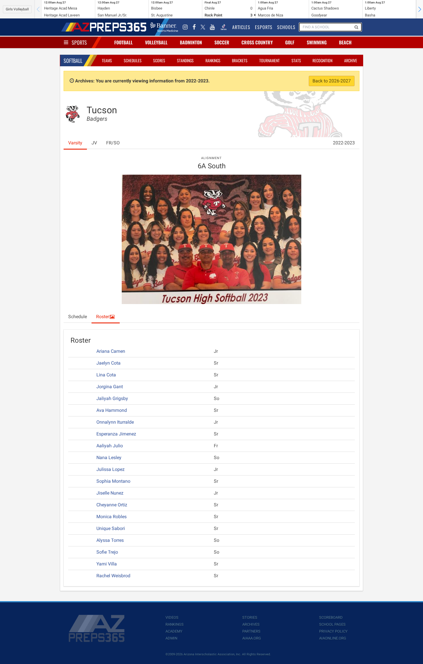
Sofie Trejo (107, 552)
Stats (296, 60)
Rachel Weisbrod (113, 575)
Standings (185, 60)
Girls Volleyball (17, 9)
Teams (107, 60)
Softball (73, 60)
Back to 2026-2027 (332, 81)
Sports (79, 42)
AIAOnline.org (332, 638)
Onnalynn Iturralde (115, 422)
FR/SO (113, 143)
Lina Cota (106, 375)
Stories (249, 617)
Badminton (191, 42)
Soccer (221, 42)
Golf (289, 42)
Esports (264, 27)
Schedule (77, 316)
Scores (159, 60)
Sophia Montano (113, 481)
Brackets (239, 60)
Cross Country (257, 42)
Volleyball (156, 42)
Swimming (317, 42)
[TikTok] (223, 27)
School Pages (332, 624)
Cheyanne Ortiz (111, 505)
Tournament (269, 60)
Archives (251, 624)
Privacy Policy (333, 631)
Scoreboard (331, 617)
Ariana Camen (110, 351)
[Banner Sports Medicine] (164, 27)
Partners (251, 631)
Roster (102, 316)
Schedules (133, 60)
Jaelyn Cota (108, 363)
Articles (241, 27)
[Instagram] (185, 27)
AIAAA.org (251, 638)
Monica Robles (111, 516)
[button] (419, 9)
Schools (286, 27)
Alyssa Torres (110, 540)
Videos (171, 617)
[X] (202, 27)
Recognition (322, 60)
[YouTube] (212, 27)
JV (94, 143)
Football (123, 42)
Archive (350, 60)
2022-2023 (344, 143)
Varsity (75, 143)
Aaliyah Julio (109, 445)
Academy (173, 631)
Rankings (212, 60)
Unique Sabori (110, 528)
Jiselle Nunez (109, 493)
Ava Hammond (111, 410)
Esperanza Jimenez (116, 434)
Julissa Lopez (110, 469)
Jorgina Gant (109, 386)
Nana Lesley (108, 457)
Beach (345, 42)
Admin (171, 638)
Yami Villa (106, 564)
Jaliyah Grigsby (112, 398)
